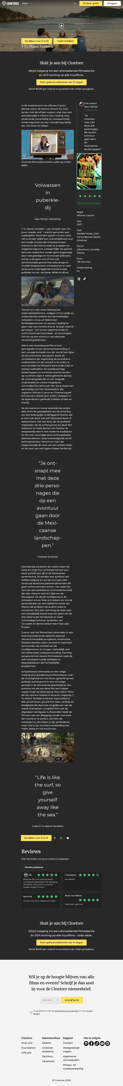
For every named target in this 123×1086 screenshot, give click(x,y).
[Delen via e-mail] (67, 838)
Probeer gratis (91, 3)
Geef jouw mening (88, 203)
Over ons (26, 1042)
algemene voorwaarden (67, 1011)
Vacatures (48, 1061)
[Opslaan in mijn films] (82, 41)
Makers (46, 1042)
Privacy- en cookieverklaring (73, 1066)
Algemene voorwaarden (71, 1058)
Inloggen (112, 3)
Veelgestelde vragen (71, 1049)
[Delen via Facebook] (54, 838)
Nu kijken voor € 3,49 (37, 41)
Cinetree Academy (48, 1049)
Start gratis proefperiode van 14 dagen (61, 82)
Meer (25, 3)
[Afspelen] (61, 25)
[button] (75, 3)
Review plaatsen (34, 867)
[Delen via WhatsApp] (61, 838)
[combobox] (75, 3)
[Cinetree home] (10, 3)
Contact (68, 1042)
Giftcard (26, 1052)
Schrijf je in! (72, 1000)
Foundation (28, 1047)
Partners (47, 1056)
